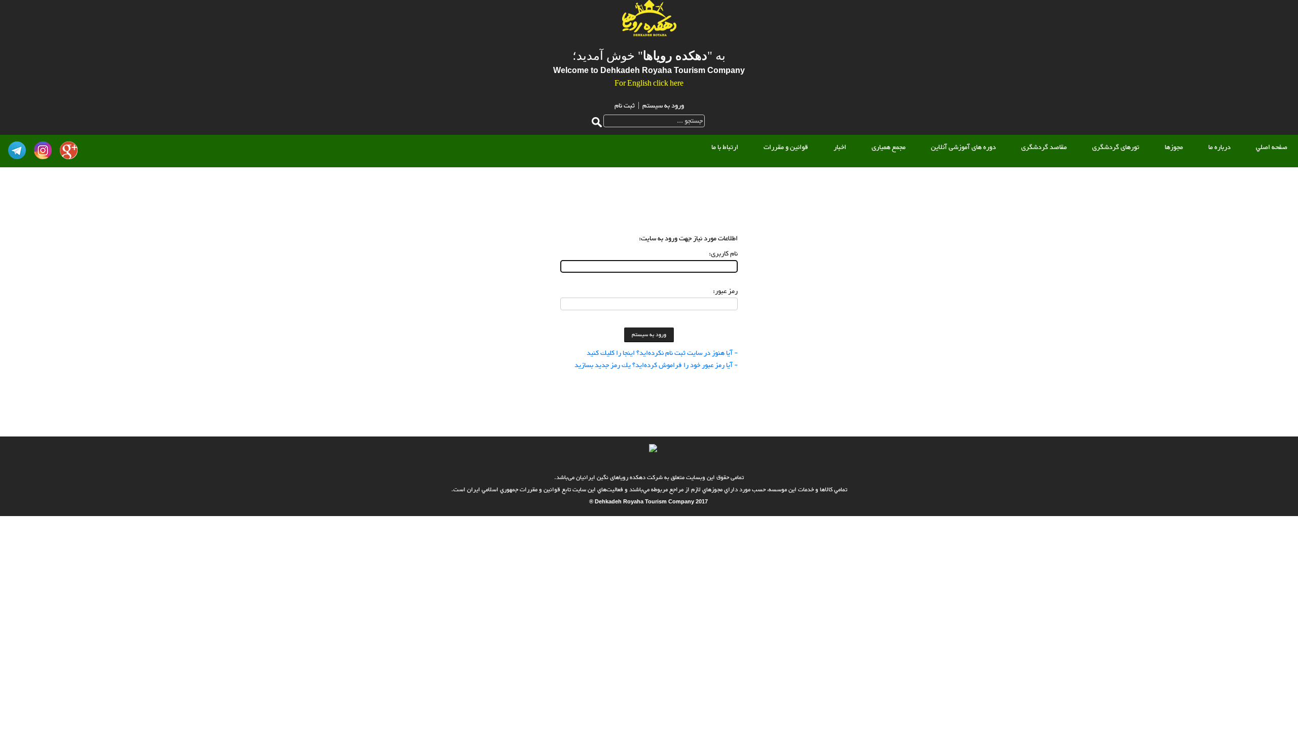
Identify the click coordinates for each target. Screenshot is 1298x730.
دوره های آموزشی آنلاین (963, 147)
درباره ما (1219, 147)
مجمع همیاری (889, 147)
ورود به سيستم (663, 106)
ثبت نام (625, 106)
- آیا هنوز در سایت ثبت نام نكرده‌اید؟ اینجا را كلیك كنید (662, 353)
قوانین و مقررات (786, 147)
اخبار (840, 147)
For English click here (649, 84)
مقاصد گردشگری (1044, 147)
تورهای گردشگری (1115, 147)
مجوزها (1174, 147)
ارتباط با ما (724, 147)
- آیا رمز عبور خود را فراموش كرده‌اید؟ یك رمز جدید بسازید (656, 365)
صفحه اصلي (1271, 147)
